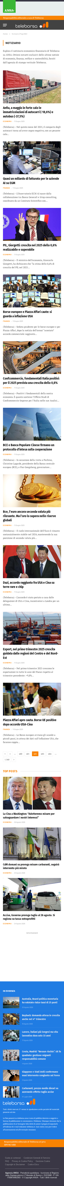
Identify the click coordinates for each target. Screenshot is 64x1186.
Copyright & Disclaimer (15, 1164)
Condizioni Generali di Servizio (37, 1158)
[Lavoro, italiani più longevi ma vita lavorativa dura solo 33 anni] (11, 1035)
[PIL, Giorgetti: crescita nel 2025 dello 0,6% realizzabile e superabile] (32, 224)
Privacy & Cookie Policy (22, 1161)
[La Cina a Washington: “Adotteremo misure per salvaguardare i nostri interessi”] (32, 793)
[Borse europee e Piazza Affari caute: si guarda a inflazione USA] (32, 291)
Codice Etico (33, 1164)
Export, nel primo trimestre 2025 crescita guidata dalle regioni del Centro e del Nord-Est (30, 653)
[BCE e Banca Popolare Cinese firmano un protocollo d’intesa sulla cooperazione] (32, 424)
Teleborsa (39, 17)
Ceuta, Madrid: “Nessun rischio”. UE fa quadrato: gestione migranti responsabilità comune (41, 1055)
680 (20, 753)
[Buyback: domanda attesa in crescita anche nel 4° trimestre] (11, 1019)
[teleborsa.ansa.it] (32, 25)
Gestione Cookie (43, 1161)
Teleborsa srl (35, 1141)
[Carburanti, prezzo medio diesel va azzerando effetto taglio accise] (11, 1092)
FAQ (7, 1161)
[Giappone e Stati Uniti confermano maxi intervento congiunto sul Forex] (11, 1075)
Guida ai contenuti (13, 1158)
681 (27, 753)
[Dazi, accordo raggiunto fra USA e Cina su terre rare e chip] (32, 561)
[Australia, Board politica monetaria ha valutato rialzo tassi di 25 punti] (11, 1002)
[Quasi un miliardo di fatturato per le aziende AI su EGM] (32, 157)
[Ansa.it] (9, 8)
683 (42, 753)
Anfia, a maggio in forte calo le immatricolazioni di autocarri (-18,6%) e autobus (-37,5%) (28, 112)
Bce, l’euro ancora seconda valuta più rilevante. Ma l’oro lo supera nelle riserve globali (29, 516)
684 (49, 753)
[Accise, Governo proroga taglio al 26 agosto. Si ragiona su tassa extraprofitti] (32, 894)
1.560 (7, 759)
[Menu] (5, 24)
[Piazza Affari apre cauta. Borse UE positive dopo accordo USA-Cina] (32, 699)
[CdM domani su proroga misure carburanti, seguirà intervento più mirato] (32, 843)
